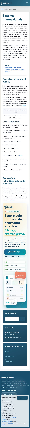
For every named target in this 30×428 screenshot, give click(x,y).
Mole (20, 155)
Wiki (2, 9)
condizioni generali (7, 421)
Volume (7, 351)
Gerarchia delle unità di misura (13, 68)
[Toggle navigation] (27, 3)
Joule (6, 359)
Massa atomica (9, 356)
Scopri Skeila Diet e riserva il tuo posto (14, 252)
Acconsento (22, 398)
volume (24, 105)
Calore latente (9, 362)
